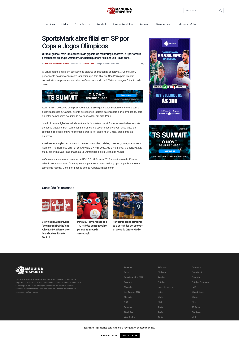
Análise (50, 24)
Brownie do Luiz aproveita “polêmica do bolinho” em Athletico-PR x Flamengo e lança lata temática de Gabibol (56, 229)
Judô (194, 287)
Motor (195, 297)
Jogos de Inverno (166, 287)
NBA (126, 302)
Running (144, 24)
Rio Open (196, 312)
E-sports (196, 277)
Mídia (64, 24)
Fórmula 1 (129, 287)
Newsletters (163, 24)
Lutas (160, 292)
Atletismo (162, 267)
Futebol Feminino (122, 24)
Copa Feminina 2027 (133, 277)
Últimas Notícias (186, 24)
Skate (160, 307)
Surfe (160, 312)
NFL (194, 302)
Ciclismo (162, 272)
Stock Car (128, 312)
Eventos (128, 282)
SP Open (196, 307)
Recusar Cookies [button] (109, 335)
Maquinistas (197, 292)
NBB (160, 302)
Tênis (160, 317)
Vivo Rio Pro (130, 317)
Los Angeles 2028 (132, 292)
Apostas (128, 267)
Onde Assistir (82, 24)
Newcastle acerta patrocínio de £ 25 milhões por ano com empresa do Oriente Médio (128, 225)
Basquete (196, 267)
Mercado (128, 297)
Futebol (101, 24)
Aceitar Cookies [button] (129, 335)
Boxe (126, 272)
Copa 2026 (197, 272)
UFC (194, 317)
